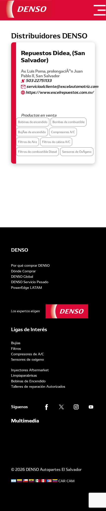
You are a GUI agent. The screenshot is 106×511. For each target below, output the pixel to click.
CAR (62, 481)
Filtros (16, 349)
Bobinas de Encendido (28, 381)
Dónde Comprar (23, 271)
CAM (70, 481)
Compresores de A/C (27, 354)
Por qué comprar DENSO (30, 265)
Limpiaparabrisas (24, 375)
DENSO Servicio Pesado (29, 282)
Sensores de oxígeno (27, 359)
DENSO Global (22, 277)
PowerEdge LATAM (26, 288)
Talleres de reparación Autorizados (38, 386)
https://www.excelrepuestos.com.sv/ (59, 92)
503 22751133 (38, 80)
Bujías (15, 343)
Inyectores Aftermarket (30, 370)
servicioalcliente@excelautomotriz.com (62, 86)
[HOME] (26, 9)
